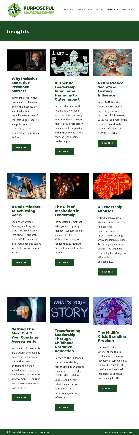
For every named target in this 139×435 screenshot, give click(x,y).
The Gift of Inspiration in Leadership (67, 211)
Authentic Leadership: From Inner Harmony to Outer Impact (67, 91)
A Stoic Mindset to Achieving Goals (26, 211)
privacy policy (42, 432)
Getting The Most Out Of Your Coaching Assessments (25, 335)
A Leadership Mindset (110, 209)
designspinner (124, 432)
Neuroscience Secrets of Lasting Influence (110, 89)
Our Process (84, 9)
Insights (112, 9)
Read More (21, 147)
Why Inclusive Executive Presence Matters (25, 85)
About (100, 9)
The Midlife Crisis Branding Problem (112, 336)
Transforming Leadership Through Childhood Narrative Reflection (67, 341)
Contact (127, 9)
